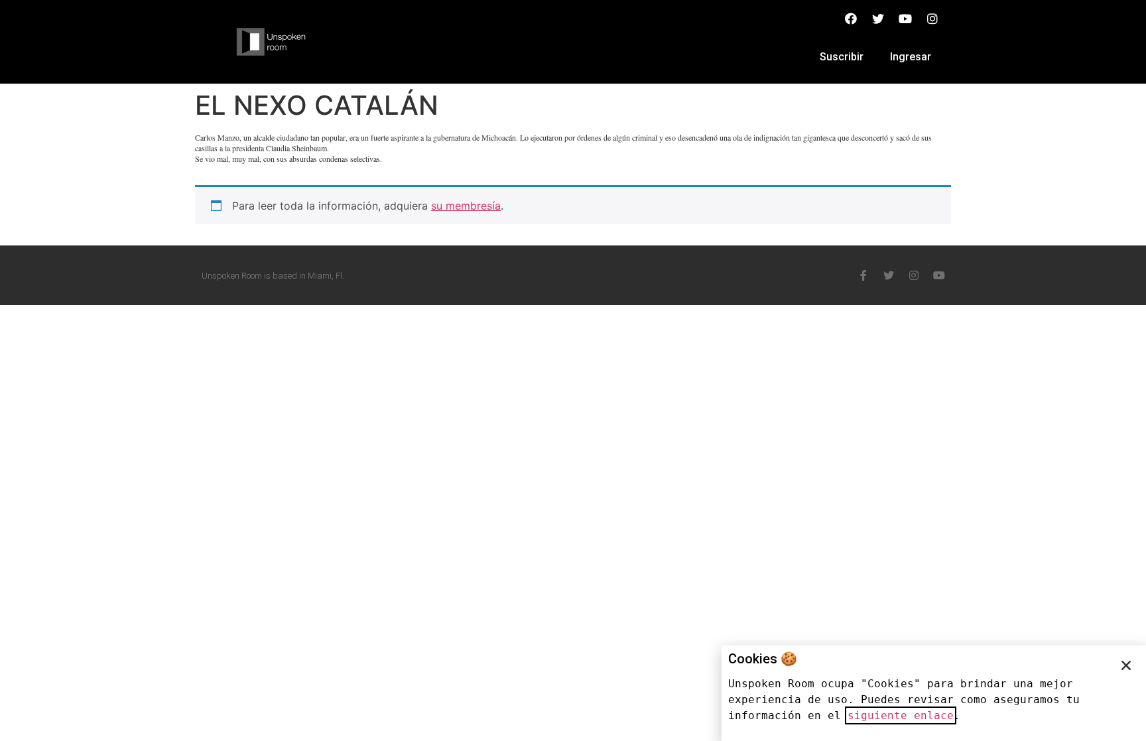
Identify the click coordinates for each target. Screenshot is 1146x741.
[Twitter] (888, 275)
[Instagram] (914, 275)
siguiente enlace (901, 715)
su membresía (466, 205)
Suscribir (841, 56)
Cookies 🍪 (762, 658)
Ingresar (910, 56)
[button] (1126, 665)
